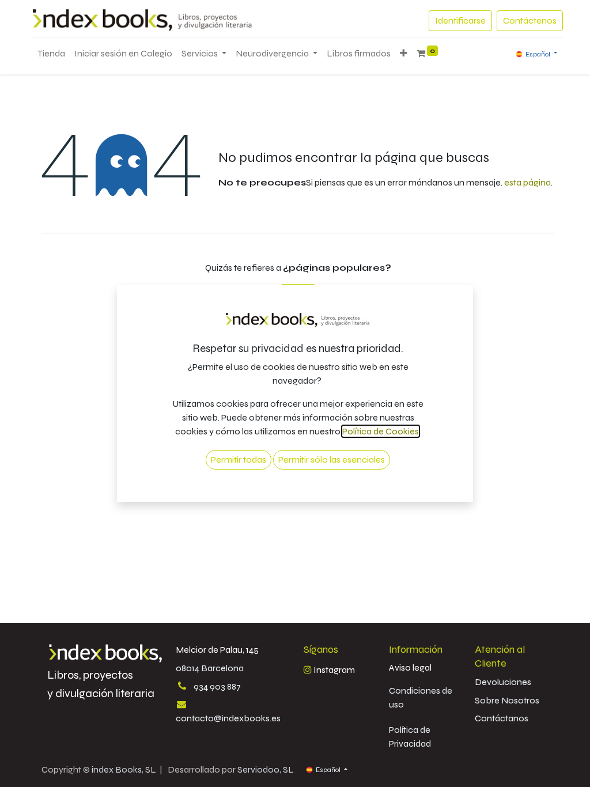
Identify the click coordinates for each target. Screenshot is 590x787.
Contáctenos (530, 20)
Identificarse (460, 20)
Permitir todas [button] (238, 459)
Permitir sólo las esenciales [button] (331, 459)
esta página (527, 182)
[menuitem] (51, 53)
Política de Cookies (380, 431)
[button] (403, 53)
